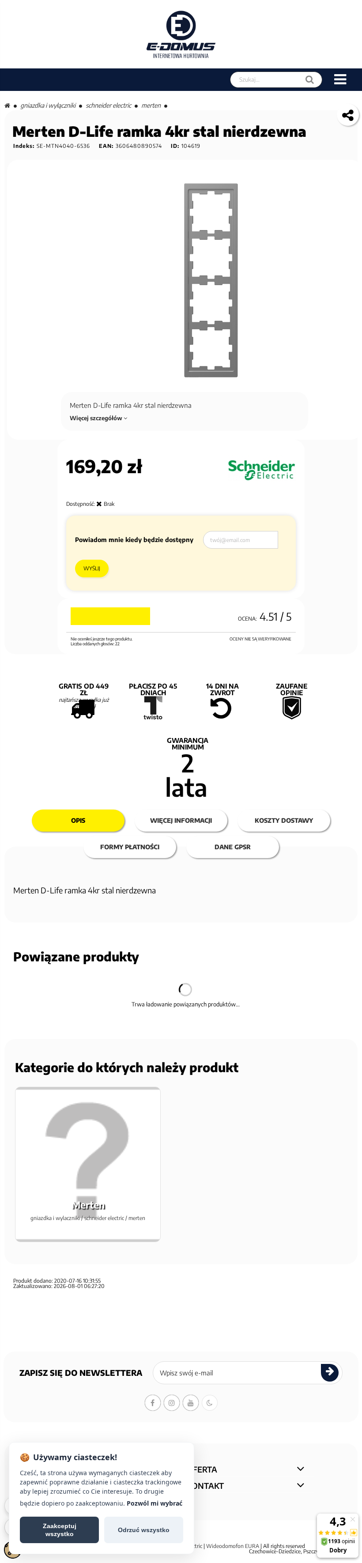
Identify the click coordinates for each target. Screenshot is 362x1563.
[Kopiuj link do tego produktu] (348, 115)
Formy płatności (129, 847)
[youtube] (191, 1403)
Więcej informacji (181, 820)
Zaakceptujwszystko (59, 1529)
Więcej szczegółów (97, 418)
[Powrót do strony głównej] (7, 105)
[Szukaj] (310, 80)
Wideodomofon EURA (232, 1546)
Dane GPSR (233, 847)
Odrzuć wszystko (144, 1529)
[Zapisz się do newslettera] (330, 1373)
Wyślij (91, 568)
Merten (151, 105)
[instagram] (172, 1403)
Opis (78, 820)
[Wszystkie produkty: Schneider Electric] (262, 470)
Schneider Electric (108, 105)
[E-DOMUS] (181, 34)
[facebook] (153, 1403)
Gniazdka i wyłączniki (47, 105)
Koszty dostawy (284, 820)
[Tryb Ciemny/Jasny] (210, 1403)
